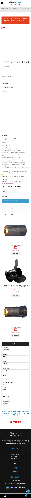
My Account (5, 496)
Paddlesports (5, 391)
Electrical (4, 361)
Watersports (5, 403)
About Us (14, 452)
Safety (4, 387)
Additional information (9, 87)
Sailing (4, 398)
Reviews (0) (6, 91)
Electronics (5, 363)
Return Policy (14, 458)
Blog (15, 463)
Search (15, 496)
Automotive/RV (6, 349)
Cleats (4, 356)
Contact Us (16, 471)
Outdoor (4, 389)
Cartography (5, 354)
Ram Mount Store (6, 394)
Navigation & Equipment (8, 382)
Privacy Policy (14, 456)
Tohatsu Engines (6, 401)
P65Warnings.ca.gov (8, 183)
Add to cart (15, 335)
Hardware (5, 377)
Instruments (5, 380)
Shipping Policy (15, 454)
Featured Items (6, 368)
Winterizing (5, 406)
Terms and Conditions (15, 461)
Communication (6, 359)
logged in (12, 208)
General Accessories (12, 8)
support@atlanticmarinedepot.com (16, 483)
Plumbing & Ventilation (7, 384)
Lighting (4, 375)
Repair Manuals (6, 396)
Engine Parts (5, 366)
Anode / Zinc (5, 347)
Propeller (20, 8)
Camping (5, 352)
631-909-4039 (16, 481)
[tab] (15, 83)
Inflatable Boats (6, 373)
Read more (15, 253)
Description (6, 83)
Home (4, 8)
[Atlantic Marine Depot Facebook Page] (26, 492)
